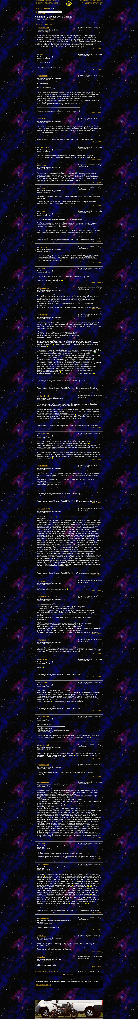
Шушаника (44, 288)
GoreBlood (50, 19)
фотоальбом (39, 3)
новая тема (48, 24)
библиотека (54, 3)
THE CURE (44, 147)
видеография (48, 2)
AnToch (42, 957)
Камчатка (46, 8)
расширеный (41, 13)
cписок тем (38, 24)
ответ (93, 48)
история (44, 0)
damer (42, 188)
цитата (99, 48)
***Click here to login (43, 985)
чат (83, 2)
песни (49, 0)
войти (100, 3)
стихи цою (88, 2)
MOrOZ (42, 936)
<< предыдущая (40, 971)
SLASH (42, 119)
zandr (41, 54)
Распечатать (69, 975)
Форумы (38, 8)
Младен (42, 165)
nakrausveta (44, 509)
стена (89, 0)
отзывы (94, 0)
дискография (40, 2)
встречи (99, 0)
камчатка (83, 0)
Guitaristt (43, 76)
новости (38, 0)
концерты (55, 0)
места (55, 2)
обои (93, 2)
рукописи (47, 3)
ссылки (95, 3)
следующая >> (53, 971)
